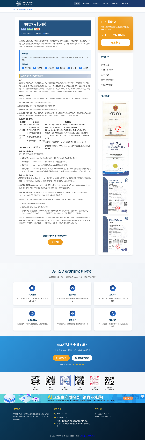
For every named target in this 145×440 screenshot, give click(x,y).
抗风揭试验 (105, 75)
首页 (77, 3)
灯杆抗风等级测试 (107, 85)
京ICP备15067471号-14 (87, 436)
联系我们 (115, 3)
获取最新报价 (83, 358)
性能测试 (30, 10)
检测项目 (22, 10)
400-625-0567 (79, 364)
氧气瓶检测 (105, 65)
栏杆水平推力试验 (107, 70)
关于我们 (86, 3)
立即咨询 (55, 242)
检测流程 (105, 3)
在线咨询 (115, 42)
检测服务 (96, 3)
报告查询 (125, 3)
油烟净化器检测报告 (108, 80)
